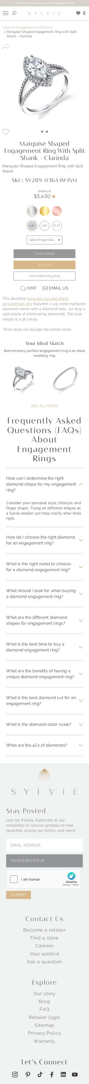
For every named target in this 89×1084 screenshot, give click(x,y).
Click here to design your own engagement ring (44, 3)
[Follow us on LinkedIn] (63, 1074)
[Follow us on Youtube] (75, 1074)
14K (32, 225)
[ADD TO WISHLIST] (5, 132)
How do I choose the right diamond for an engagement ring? (40, 540)
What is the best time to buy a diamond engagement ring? (35, 647)
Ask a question (44, 961)
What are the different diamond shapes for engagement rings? (36, 620)
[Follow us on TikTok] (40, 1074)
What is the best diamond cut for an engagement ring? (41, 700)
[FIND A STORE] (84, 13)
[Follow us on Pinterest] (27, 1074)
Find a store (44, 937)
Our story (44, 993)
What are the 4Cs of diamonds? (36, 745)
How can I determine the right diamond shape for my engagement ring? (41, 484)
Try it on (44, 265)
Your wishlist (44, 953)
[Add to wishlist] (78, 13)
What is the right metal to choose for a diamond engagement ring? (38, 567)
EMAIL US (58, 288)
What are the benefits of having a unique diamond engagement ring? (40, 674)
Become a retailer (44, 930)
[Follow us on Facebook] (52, 1074)
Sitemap (44, 1025)
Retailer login (45, 1017)
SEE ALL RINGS (44, 406)
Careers (44, 945)
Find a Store (44, 253)
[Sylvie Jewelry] (44, 13)
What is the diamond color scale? (38, 724)
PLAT (56, 225)
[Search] (14, 13)
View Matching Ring (44, 276)
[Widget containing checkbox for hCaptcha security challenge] (43, 879)
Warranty (44, 1041)
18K (44, 225)
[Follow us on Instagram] (15, 1074)
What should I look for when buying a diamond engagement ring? (41, 593)
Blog (44, 1001)
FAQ (44, 1009)
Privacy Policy (44, 1033)
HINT (32, 288)
